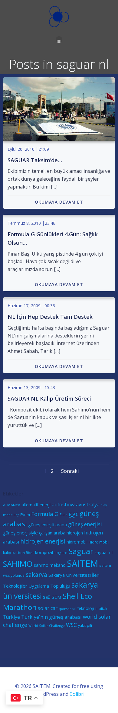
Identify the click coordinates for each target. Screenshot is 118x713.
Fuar (63, 514)
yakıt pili (85, 625)
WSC (71, 624)
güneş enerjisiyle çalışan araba (34, 533)
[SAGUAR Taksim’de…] (59, 108)
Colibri (77, 694)
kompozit (44, 552)
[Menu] (59, 39)
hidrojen (75, 533)
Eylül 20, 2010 (21, 149)
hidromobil (77, 542)
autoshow (63, 504)
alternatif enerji (36, 505)
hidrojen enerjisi (42, 541)
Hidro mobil (99, 542)
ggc (73, 514)
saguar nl (103, 552)
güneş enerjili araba (47, 524)
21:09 (43, 149)
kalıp (7, 552)
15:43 (49, 387)
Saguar (81, 551)
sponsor (65, 609)
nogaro (60, 552)
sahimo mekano (50, 565)
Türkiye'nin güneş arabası (51, 617)
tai (74, 609)
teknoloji (85, 608)
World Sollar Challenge (46, 626)
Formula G (44, 514)
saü (47, 597)
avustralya (88, 504)
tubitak (101, 608)
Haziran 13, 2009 (24, 387)
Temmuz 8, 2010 (24, 223)
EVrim (25, 514)
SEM (56, 597)
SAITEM (82, 563)
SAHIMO (18, 564)
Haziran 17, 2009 (24, 305)
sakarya (36, 575)
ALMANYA (11, 505)
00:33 (49, 305)
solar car (47, 608)
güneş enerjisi (85, 524)
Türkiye (11, 617)
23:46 (50, 223)
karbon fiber (23, 552)
